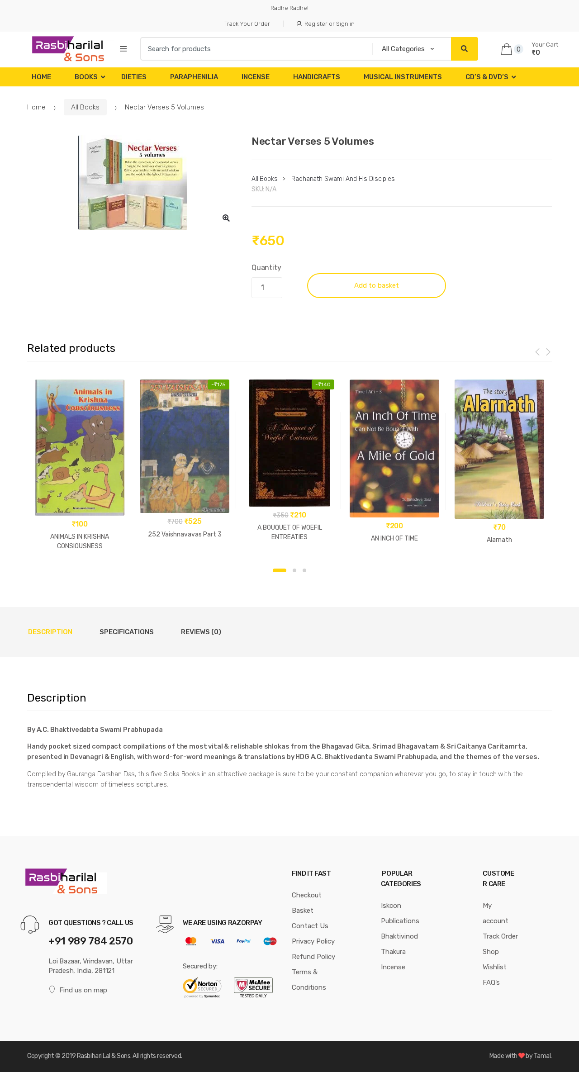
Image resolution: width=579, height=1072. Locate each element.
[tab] (50, 632)
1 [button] (279, 570)
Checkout (307, 895)
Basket (302, 910)
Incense (256, 77)
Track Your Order (247, 23)
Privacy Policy (313, 941)
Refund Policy (313, 957)
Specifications (127, 632)
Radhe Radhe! (289, 8)
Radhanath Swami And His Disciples (342, 179)
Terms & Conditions (309, 979)
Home (41, 77)
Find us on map (83, 990)
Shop (491, 952)
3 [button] (304, 570)
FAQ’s (491, 982)
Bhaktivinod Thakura (399, 944)
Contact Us (310, 926)
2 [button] (294, 570)
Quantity (266, 267)
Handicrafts (316, 77)
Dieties (134, 77)
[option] (132, 182)
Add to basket (376, 285)
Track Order (500, 936)
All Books (85, 107)
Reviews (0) (201, 632)
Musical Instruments (403, 77)
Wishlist (495, 967)
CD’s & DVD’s (486, 77)
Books (86, 77)
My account (495, 913)
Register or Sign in (329, 23)
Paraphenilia (194, 77)
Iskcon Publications (400, 913)
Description (50, 632)
